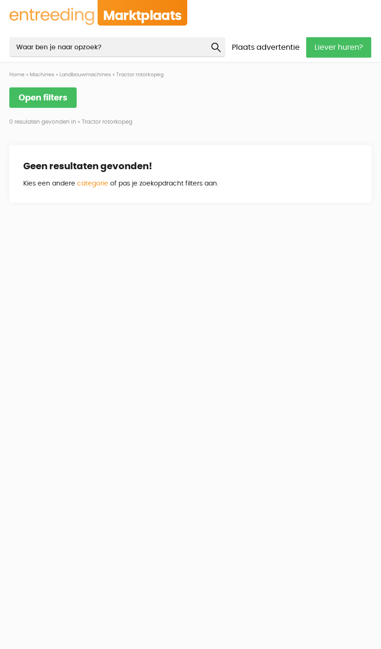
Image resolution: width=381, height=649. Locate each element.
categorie (92, 183)
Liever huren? (339, 47)
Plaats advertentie (266, 47)
